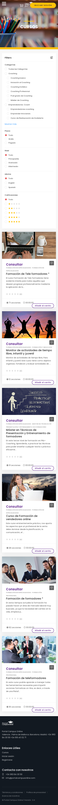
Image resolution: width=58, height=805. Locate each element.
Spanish (12, 187)
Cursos (5, 752)
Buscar (26, 5)
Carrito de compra (21, 5)
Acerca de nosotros (11, 796)
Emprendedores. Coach (19, 104)
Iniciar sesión (8, 756)
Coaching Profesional (20, 91)
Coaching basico (18, 78)
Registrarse (7, 760)
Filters (8, 57)
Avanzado (13, 162)
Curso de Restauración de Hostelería (27, 118)
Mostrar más (11, 124)
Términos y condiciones (12, 792)
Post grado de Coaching (21, 96)
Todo (10, 135)
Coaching (12, 73)
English (11, 183)
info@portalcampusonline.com (20, 778)
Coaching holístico (19, 87)
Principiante (13, 159)
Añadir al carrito (43, 305)
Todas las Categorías (18, 69)
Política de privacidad (36, 792)
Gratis (11, 139)
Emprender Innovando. (21, 113)
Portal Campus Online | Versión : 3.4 (19, 800)
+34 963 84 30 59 (13, 774)
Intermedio (13, 166)
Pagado (12, 143)
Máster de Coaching (20, 100)
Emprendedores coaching (22, 109)
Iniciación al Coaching (20, 82)
